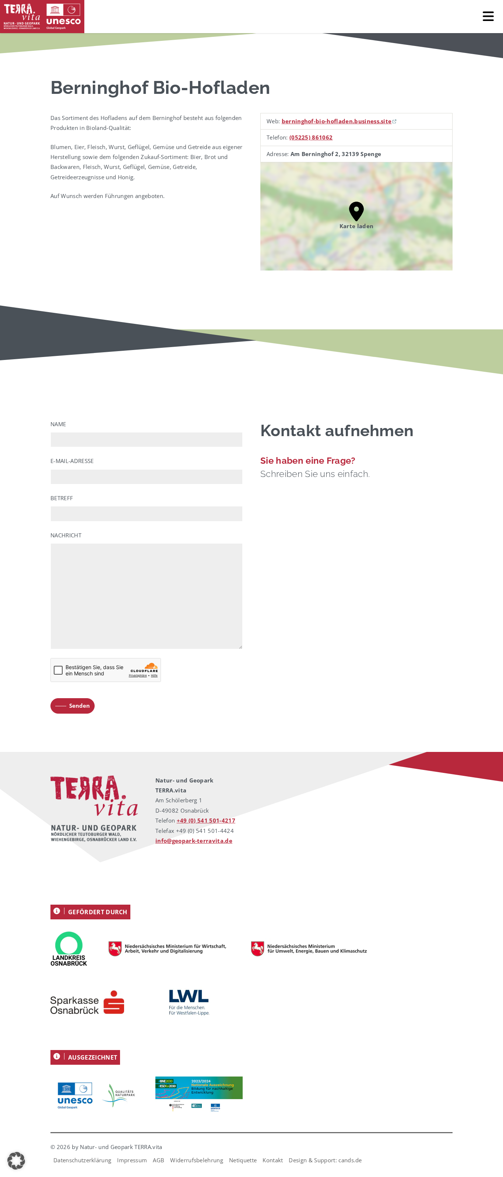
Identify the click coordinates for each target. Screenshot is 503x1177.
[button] (16, 1161)
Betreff (61, 498)
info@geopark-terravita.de (193, 840)
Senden (79, 705)
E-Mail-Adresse (72, 460)
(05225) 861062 (311, 137)
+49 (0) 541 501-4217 (206, 820)
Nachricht (65, 535)
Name (58, 424)
